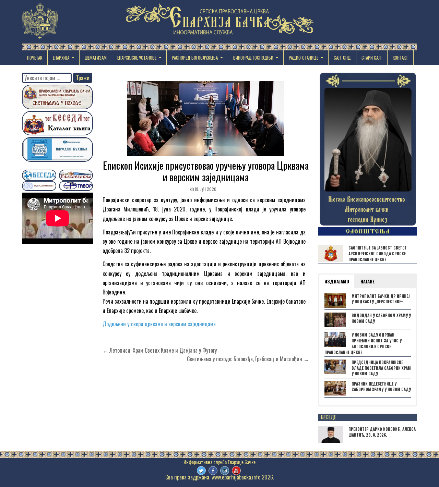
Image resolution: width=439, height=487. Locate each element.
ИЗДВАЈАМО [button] (336, 281)
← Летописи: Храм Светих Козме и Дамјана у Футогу (160, 350)
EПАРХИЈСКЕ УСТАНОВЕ (136, 57)
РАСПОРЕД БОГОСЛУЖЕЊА (195, 57)
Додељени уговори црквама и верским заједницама (159, 324)
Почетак (34, 57)
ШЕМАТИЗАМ (96, 57)
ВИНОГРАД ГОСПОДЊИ (253, 57)
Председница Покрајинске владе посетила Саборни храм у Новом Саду (381, 368)
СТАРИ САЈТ (371, 57)
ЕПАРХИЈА (61, 57)
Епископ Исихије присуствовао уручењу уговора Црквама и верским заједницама (206, 171)
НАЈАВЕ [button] (367, 281)
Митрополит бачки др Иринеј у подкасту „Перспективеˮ (381, 299)
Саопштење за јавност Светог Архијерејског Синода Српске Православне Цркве (377, 253)
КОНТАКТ (400, 57)
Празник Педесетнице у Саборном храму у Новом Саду (381, 386)
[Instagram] (224, 470)
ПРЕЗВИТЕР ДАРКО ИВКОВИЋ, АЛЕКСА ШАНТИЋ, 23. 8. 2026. (382, 432)
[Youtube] (236, 470)
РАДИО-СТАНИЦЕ (303, 57)
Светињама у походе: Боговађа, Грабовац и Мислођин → (248, 359)
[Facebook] (213, 470)
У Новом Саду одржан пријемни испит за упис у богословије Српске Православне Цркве (363, 343)
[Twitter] (201, 470)
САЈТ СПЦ (342, 57)
